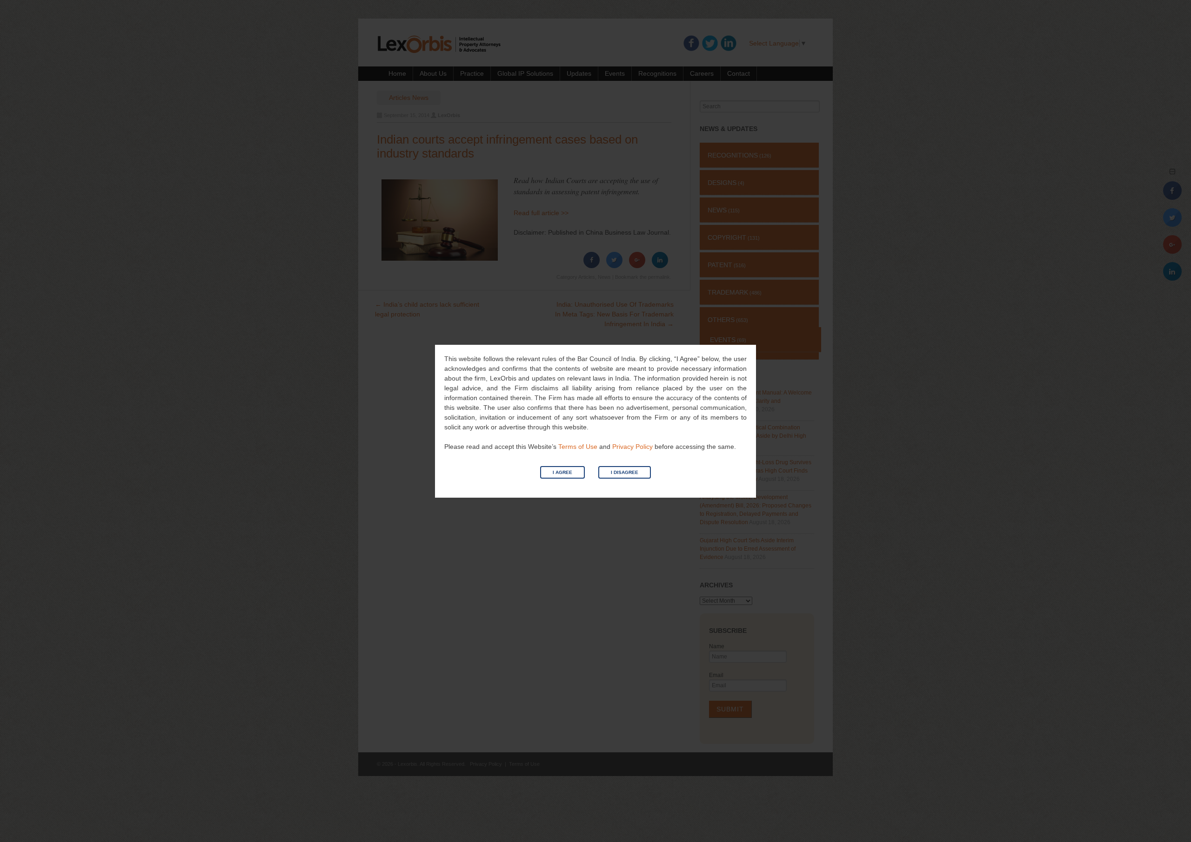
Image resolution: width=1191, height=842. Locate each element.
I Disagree (624, 472)
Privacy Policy (632, 446)
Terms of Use (577, 446)
